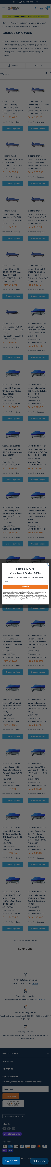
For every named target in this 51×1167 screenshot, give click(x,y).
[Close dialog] (47, 564)
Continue (25, 587)
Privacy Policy (6, 599)
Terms (11, 599)
